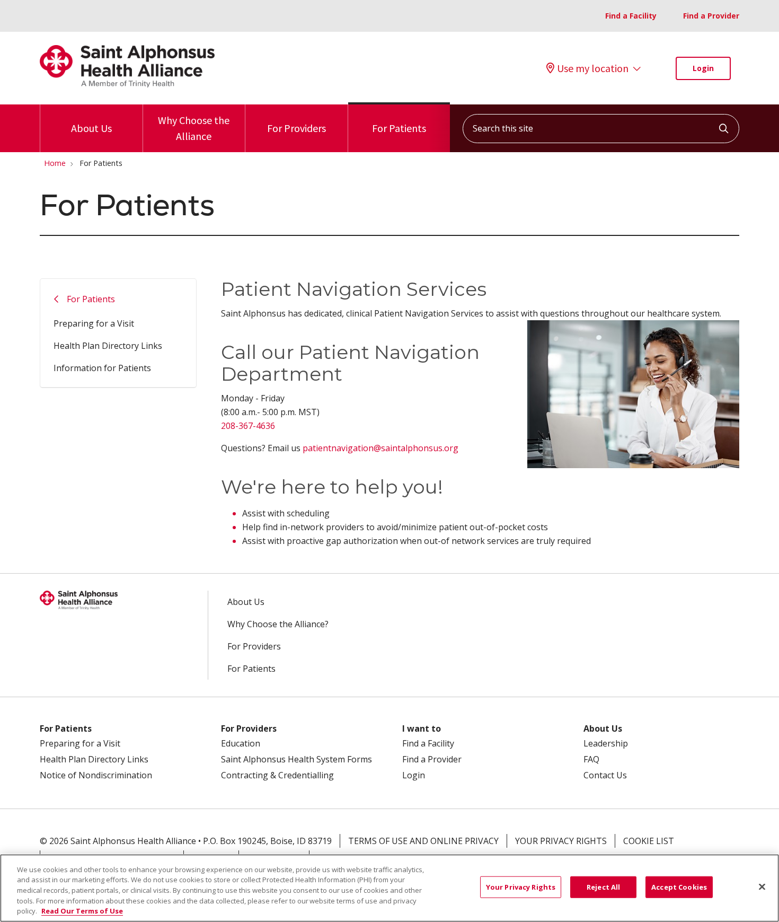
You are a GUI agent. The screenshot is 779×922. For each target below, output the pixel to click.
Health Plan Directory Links (108, 346)
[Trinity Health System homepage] (127, 84)
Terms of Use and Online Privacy (423, 841)
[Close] (762, 887)
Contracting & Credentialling (277, 775)
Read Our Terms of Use (82, 911)
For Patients (399, 128)
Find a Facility (631, 16)
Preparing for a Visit (94, 323)
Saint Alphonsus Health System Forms (296, 759)
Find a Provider (711, 16)
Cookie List (648, 841)
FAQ (591, 759)
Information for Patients (102, 368)
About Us (91, 128)
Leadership (605, 743)
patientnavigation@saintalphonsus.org (380, 448)
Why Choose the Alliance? (278, 624)
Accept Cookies (679, 887)
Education (240, 743)
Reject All (603, 887)
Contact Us (605, 775)
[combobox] (601, 128)
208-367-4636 (248, 426)
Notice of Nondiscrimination (96, 775)
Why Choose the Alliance (193, 128)
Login (703, 68)
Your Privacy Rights (561, 841)
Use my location (592, 68)
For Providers (296, 128)
